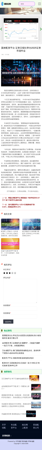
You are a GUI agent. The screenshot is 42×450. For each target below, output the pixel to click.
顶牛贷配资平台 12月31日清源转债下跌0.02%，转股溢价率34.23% (18, 205)
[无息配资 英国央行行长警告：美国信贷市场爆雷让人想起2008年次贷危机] (36, 405)
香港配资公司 (36, 426)
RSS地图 (24, 441)
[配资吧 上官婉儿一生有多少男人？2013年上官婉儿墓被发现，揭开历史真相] (10, 224)
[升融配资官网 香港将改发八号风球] (31, 414)
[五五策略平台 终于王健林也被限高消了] (34, 378)
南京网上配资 (25, 426)
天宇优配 (4, 426)
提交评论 (8, 322)
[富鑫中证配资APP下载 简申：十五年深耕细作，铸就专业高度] (10, 244)
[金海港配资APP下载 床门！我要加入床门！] (36, 387)
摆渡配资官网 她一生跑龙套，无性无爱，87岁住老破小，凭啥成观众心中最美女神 (16, 396)
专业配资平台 (14, 426)
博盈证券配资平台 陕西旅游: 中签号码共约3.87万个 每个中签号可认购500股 (21, 199)
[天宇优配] (6, 4)
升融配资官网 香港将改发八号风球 (14, 414)
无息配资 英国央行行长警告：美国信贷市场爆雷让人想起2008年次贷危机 (16, 405)
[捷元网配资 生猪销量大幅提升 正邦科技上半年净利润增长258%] (31, 224)
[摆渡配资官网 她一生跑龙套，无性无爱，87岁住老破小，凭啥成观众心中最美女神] (36, 396)
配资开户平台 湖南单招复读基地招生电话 (18, 358)
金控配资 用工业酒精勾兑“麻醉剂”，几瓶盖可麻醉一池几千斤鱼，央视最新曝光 (21, 344)
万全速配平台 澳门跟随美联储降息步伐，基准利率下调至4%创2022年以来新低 (21, 351)
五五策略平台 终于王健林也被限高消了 (15, 378)
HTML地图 (31, 441)
